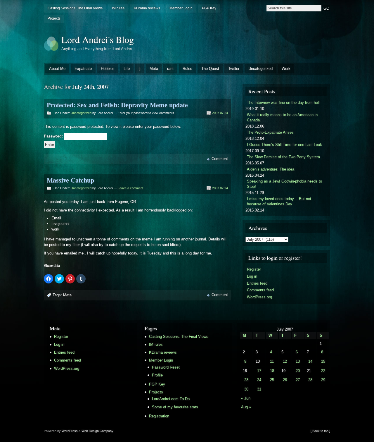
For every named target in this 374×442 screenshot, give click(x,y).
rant (170, 68)
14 (310, 361)
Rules (187, 68)
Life (127, 68)
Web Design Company (97, 431)
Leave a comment (130, 188)
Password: (54, 136)
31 (259, 389)
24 (259, 380)
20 (298, 371)
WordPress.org (259, 297)
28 (310, 380)
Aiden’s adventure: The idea (270, 169)
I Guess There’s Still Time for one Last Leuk (284, 144)
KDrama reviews (147, 8)
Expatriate (83, 68)
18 (272, 371)
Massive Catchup (70, 180)
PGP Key (209, 8)
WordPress (70, 431)
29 (323, 380)
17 (259, 371)
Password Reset (166, 367)
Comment (220, 158)
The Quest (210, 68)
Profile (157, 375)
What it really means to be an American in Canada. (282, 117)
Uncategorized (260, 68)
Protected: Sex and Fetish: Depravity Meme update (117, 105)
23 (246, 380)
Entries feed (257, 283)
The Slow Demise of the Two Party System (283, 157)
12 (285, 361)
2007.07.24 (220, 113)
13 (298, 361)
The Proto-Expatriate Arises (270, 132)
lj (140, 68)
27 (298, 380)
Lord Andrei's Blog (97, 39)
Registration (159, 416)
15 (323, 361)
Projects (54, 18)
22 (323, 371)
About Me (57, 68)
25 (272, 380)
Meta (154, 68)
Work (286, 68)
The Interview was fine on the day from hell (283, 102)
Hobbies (108, 68)
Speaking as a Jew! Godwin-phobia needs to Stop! (284, 184)
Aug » (246, 407)
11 (272, 361)
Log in (252, 276)
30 (246, 389)
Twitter (233, 68)
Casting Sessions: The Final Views (75, 8)
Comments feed (260, 290)
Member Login (181, 8)
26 (285, 380)
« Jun (245, 398)
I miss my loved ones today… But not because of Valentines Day (279, 201)
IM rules (118, 8)
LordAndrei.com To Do (171, 399)
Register (254, 269)
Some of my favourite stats (175, 407)
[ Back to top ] (320, 431)
